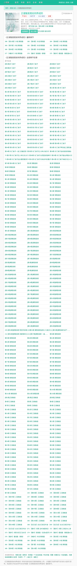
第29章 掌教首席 (55, 199)
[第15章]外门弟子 (55, 80)
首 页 (16, 2)
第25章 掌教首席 (32, 195)
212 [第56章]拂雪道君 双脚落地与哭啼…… (19, 334)
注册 (71, 2)
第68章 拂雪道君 (10, 350)
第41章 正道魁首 (32, 449)
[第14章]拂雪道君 (10, 278)
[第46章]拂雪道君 (55, 318)
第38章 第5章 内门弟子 (35, 111)
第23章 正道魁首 (32, 425)
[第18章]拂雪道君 (33, 282)
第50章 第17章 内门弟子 (35, 127)
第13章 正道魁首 (10, 413)
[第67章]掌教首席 (33, 251)
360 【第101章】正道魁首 (58, 513)
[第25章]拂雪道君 (55, 290)
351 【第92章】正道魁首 (58, 501)
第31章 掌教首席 (32, 203)
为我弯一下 (21, 557)
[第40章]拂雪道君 (55, 310)
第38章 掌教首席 (55, 211)
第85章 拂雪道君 (55, 370)
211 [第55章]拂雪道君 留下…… (60, 330)
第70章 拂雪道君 (55, 350)
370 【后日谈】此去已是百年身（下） (17, 529)
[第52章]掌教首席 (33, 231)
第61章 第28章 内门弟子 (13, 143)
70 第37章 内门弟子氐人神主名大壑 (16, 155)
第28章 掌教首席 (32, 199)
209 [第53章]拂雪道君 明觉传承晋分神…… (19, 330)
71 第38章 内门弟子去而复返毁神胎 (39, 155)
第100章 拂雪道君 (56, 389)
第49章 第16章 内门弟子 (13, 127)
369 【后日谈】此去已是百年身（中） (62, 524)
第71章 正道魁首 (32, 489)
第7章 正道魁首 (10, 405)
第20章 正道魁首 (32, 421)
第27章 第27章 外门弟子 (58, 96)
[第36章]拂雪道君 (33, 306)
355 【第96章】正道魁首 (13, 509)
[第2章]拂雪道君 (10, 262)
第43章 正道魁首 (10, 453)
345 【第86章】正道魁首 (58, 493)
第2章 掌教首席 (55, 163)
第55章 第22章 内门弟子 (13, 135)
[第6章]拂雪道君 (32, 266)
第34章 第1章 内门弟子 (12, 108)
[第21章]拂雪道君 (33, 286)
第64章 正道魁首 (10, 481)
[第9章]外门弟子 (55, 72)
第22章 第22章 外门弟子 (13, 92)
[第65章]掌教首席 (55, 247)
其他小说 (13, 8)
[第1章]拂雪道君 (55, 258)
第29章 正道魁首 (32, 433)
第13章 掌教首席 (32, 179)
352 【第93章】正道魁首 (13, 505)
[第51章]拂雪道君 (33, 326)
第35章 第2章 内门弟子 (35, 108)
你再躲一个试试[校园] (35, 555)
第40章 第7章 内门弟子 (12, 116)
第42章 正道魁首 (55, 449)
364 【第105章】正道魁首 (13, 521)
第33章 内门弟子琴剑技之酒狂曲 (60, 147)
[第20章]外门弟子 (33, 88)
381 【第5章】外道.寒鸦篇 (58, 45)
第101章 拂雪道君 (11, 393)
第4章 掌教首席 (32, 167)
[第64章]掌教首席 (33, 247)
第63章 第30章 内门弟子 (58, 143)
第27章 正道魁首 (55, 429)
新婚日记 (57, 555)
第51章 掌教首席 (10, 231)
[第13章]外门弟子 (10, 80)
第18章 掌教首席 (10, 187)
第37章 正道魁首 (10, 445)
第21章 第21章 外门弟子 (58, 88)
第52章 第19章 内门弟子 (13, 131)
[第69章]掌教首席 (10, 254)
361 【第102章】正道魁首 (13, 517)
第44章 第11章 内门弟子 (35, 119)
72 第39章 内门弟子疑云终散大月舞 (61, 155)
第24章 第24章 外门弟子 (58, 92)
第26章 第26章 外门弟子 (35, 96)
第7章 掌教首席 (32, 171)
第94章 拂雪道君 (55, 382)
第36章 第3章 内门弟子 (57, 108)
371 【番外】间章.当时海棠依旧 (38, 529)
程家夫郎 (18, 555)
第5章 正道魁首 (32, 401)
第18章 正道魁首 (55, 417)
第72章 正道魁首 (55, 489)
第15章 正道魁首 (55, 413)
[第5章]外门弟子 (32, 68)
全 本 (34, 2)
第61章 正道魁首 (10, 477)
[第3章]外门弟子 (55, 64)
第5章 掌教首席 (55, 167)
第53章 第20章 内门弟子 (35, 131)
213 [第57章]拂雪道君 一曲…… (37, 334)
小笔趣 (6, 3)
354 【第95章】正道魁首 (58, 505)
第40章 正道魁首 (10, 449)
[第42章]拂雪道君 (33, 314)
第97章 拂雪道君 (55, 386)
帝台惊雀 (46, 555)
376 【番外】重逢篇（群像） (37, 53)
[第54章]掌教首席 (10, 235)
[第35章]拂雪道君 (10, 306)
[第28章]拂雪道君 (55, 294)
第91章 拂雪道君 (55, 378)
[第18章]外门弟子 (55, 84)
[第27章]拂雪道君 (33, 294)
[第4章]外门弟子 (10, 68)
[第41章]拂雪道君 (10, 314)
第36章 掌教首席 (10, 211)
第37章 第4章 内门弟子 (12, 111)
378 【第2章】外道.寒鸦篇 (58, 49)
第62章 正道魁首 (32, 477)
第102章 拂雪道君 (33, 393)
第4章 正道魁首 (10, 401)
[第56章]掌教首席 (55, 235)
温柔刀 (35, 557)
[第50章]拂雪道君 (10, 326)
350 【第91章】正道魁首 (35, 501)
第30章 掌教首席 (10, 203)
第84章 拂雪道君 (32, 370)
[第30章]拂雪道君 (33, 298)
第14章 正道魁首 (32, 413)
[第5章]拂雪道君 (10, 266)
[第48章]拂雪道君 (33, 322)
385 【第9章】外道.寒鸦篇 (36, 41)
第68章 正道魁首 (32, 485)
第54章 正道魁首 (55, 465)
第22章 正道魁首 (10, 425)
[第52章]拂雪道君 (55, 326)
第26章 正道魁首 (32, 429)
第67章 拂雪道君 (55, 346)
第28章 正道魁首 (10, 433)
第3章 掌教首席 (10, 167)
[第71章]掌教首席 (55, 254)
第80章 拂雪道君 (10, 366)
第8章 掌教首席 (55, 171)
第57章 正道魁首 (55, 469)
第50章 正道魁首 (32, 461)
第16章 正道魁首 (10, 417)
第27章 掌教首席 (10, 199)
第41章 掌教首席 (55, 215)
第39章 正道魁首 (55, 445)
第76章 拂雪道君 (55, 358)
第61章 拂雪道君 (55, 338)
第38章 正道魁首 (32, 445)
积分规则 (41, 31)
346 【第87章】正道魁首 (13, 497)
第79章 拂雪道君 (55, 362)
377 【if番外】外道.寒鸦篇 (13, 53)
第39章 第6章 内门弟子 (57, 111)
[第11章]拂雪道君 (10, 274)
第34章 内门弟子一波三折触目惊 (15, 151)
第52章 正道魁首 (10, 465)
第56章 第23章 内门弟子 (35, 135)
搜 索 (41, 2)
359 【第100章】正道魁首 (36, 513)
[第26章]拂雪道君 (10, 294)
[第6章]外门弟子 (55, 68)
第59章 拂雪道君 (10, 338)
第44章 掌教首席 (55, 219)
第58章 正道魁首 (10, 473)
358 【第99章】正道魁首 (13, 513)
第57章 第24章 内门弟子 (58, 135)
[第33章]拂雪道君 (33, 302)
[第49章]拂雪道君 (55, 322)
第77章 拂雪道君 (10, 362)
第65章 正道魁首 (32, 481)
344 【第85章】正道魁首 (35, 493)
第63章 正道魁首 (55, 477)
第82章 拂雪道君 (55, 366)
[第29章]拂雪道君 (10, 298)
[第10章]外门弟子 (10, 76)
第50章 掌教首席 (55, 227)
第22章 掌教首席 (32, 191)
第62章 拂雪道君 (10, 342)
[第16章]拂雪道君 (55, 278)
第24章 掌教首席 (10, 195)
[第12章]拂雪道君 (33, 274)
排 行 (28, 2)
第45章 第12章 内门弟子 (58, 119)
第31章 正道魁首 (10, 437)
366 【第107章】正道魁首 (58, 521)
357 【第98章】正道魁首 (58, 509)
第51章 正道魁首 (55, 461)
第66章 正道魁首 (55, 481)
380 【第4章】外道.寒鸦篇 (13, 49)
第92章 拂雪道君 (10, 382)
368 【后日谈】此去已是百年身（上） (40, 524)
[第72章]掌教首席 (10, 258)
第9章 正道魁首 (55, 405)
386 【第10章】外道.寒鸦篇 (14, 41)
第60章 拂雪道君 (32, 338)
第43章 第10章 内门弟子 (13, 119)
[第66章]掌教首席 (10, 251)
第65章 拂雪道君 (10, 346)
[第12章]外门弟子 (55, 76)
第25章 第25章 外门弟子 (13, 96)
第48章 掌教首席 (10, 227)
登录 (67, 2)
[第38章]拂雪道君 (10, 310)
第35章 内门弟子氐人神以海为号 (38, 151)
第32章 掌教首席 (55, 203)
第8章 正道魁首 (32, 405)
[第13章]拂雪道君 (55, 274)
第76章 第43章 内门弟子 (13, 163)
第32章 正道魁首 (32, 437)
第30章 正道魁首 (55, 433)
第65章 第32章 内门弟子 (35, 147)
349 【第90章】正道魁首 (13, 501)
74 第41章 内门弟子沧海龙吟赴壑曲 (39, 159)
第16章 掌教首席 (32, 183)
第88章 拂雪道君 (55, 374)
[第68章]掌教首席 (55, 251)
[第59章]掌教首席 (55, 239)
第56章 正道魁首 (32, 469)
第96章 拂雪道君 (32, 386)
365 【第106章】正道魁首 (36, 521)
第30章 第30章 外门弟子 (58, 100)
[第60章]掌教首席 (10, 243)
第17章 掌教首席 (55, 183)
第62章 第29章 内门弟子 (35, 143)
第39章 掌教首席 (10, 215)
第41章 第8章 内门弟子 (35, 116)
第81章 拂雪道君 (32, 366)
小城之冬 (29, 557)
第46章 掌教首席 (32, 223)
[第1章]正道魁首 (10, 397)
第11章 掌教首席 (55, 175)
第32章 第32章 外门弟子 (35, 104)
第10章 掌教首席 (32, 175)
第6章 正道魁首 (55, 401)
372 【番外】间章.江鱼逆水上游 (60, 529)
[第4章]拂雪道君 (55, 262)
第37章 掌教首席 (32, 211)
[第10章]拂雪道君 (55, 270)
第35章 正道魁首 (32, 441)
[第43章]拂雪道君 (55, 314)
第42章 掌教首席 (10, 219)
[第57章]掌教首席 (10, 239)
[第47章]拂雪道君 (10, 322)
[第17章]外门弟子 (33, 84)
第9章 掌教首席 (10, 175)
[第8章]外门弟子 (32, 72)
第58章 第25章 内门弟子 (13, 139)
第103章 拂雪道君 (56, 393)
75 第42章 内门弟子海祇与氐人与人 (61, 159)
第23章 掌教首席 (55, 191)
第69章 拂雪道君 (32, 350)
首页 (6, 8)
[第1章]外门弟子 (10, 64)
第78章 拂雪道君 (32, 362)
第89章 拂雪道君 (10, 378)
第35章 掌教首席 (55, 207)
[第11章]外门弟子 (32, 76)
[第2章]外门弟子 (32, 64)
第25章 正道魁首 (10, 429)
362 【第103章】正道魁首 (36, 517)
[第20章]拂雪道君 (10, 286)
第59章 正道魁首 (32, 473)
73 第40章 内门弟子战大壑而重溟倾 (16, 159)
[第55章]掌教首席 (33, 235)
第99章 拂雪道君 (32, 389)
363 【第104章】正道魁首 (58, 517)
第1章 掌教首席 (32, 163)
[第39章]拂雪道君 (33, 310)
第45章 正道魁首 (55, 453)
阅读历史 (62, 2)
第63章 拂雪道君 (32, 342)
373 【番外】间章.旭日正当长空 (15, 532)
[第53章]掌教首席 (55, 231)
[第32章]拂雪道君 (10, 302)
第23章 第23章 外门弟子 (35, 92)
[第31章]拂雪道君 (55, 298)
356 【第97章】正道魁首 (35, 509)
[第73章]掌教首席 (33, 258)
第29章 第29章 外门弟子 (35, 100)
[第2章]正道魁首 (32, 397)
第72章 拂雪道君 (32, 354)
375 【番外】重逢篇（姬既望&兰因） (62, 53)
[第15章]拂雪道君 (33, 278)
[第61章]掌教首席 (33, 243)
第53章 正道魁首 (32, 465)
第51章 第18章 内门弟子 (58, 127)
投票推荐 (25, 31)
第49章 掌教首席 (32, 227)
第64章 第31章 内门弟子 (13, 147)
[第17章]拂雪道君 (10, 282)
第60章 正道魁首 (55, 473)
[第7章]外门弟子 (10, 72)
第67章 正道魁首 (10, 485)
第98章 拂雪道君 (10, 389)
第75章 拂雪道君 (32, 358)
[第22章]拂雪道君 (55, 286)
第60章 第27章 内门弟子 (58, 139)
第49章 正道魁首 (10, 461)
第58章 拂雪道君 (55, 334)
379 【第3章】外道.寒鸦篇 (36, 49)
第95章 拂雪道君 (10, 386)
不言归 (24, 16)
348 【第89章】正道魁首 (58, 497)
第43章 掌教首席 (32, 219)
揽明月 (24, 555)
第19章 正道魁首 (10, 421)
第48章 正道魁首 (55, 457)
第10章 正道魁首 (10, 409)
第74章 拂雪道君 (10, 358)
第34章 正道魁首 (10, 441)
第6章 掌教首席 (10, 171)
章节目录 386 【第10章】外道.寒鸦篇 (40, 26)
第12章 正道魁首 (55, 409)
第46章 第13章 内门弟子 (13, 123)
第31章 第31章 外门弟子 (13, 104)
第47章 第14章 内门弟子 (35, 123)
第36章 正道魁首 (55, 441)
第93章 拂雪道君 (32, 382)
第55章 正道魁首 (10, 469)
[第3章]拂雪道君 (32, 262)
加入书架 (33, 31)
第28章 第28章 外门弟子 (13, 100)
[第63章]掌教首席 (10, 247)
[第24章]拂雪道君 (33, 290)
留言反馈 (48, 31)
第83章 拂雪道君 (10, 370)
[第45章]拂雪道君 (33, 318)
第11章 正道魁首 (32, 409)
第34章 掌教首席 (32, 207)
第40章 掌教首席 (32, 215)
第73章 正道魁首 (10, 493)
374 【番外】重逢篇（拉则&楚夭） (39, 532)
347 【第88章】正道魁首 (35, 497)
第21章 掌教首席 (10, 191)
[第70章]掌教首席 (33, 254)
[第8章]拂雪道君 (10, 270)
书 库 (22, 2)
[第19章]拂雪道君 (55, 282)
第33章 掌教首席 (10, 207)
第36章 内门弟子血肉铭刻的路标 (60, 151)
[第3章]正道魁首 (55, 397)
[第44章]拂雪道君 (10, 318)
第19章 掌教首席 (32, 187)
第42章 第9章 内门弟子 (57, 116)
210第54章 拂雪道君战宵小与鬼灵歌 (39, 330)
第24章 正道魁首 (55, 425)
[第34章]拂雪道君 (55, 302)
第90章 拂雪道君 (32, 378)
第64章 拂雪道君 (55, 342)
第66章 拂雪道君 (32, 346)
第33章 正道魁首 (55, 437)
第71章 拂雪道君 (10, 354)
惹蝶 (51, 555)
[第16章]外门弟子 (10, 84)
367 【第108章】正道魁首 (13, 524)
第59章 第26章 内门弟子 (35, 139)
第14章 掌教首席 (55, 179)
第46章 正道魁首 (10, 457)
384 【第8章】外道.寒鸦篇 (58, 41)
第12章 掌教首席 (10, 179)
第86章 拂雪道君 (10, 374)
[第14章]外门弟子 (33, 80)
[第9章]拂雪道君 (32, 270)
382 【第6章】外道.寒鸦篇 (36, 45)
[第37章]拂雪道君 (55, 306)
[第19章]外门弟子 (10, 88)
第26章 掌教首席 (55, 195)
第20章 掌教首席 (55, 187)
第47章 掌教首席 (55, 223)
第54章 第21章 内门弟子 (58, 131)
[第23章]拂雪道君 (10, 290)
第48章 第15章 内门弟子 (58, 123)
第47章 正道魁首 (32, 457)
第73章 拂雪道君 (55, 354)
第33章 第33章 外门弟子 (58, 104)
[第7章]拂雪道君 (55, 266)
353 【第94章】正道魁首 (35, 505)
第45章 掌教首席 (10, 223)
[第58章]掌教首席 (33, 239)
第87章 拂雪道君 (32, 374)
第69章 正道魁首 (55, 485)
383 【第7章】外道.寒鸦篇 (13, 45)
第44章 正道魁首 (32, 453)
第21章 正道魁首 (55, 421)
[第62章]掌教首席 (55, 243)
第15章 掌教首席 (10, 183)
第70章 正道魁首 (10, 489)
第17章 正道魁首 (32, 417)
